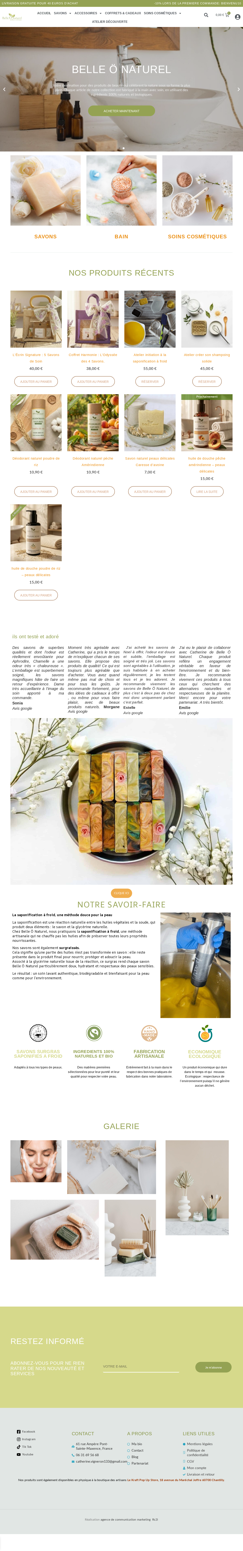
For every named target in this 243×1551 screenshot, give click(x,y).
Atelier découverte (110, 21)
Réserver (150, 381)
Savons (60, 13)
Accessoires (86, 13)
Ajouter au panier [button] (36, 381)
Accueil (44, 13)
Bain (121, 236)
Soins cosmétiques (160, 13)
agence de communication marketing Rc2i (129, 1519)
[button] (206, 15)
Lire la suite (207, 491)
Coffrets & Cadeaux (123, 13)
